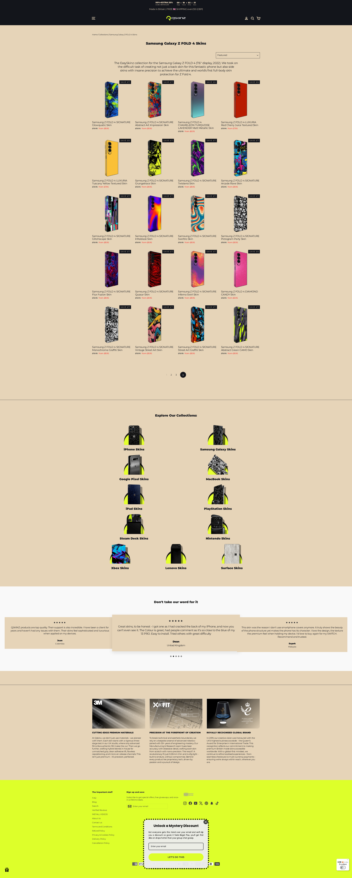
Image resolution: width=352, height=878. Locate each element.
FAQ (94, 798)
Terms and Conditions (102, 826)
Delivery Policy (99, 839)
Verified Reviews (99, 810)
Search (95, 806)
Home (95, 34)
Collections (103, 34)
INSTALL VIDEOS (100, 814)
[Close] (205, 822)
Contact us (97, 822)
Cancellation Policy (101, 843)
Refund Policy (98, 831)
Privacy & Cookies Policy (103, 835)
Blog (94, 802)
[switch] (343, 867)
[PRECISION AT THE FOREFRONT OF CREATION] (176, 714)
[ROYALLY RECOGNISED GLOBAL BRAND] (233, 714)
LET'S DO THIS (176, 857)
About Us (96, 818)
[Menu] (347, 860)
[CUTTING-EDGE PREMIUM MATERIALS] (118, 714)
